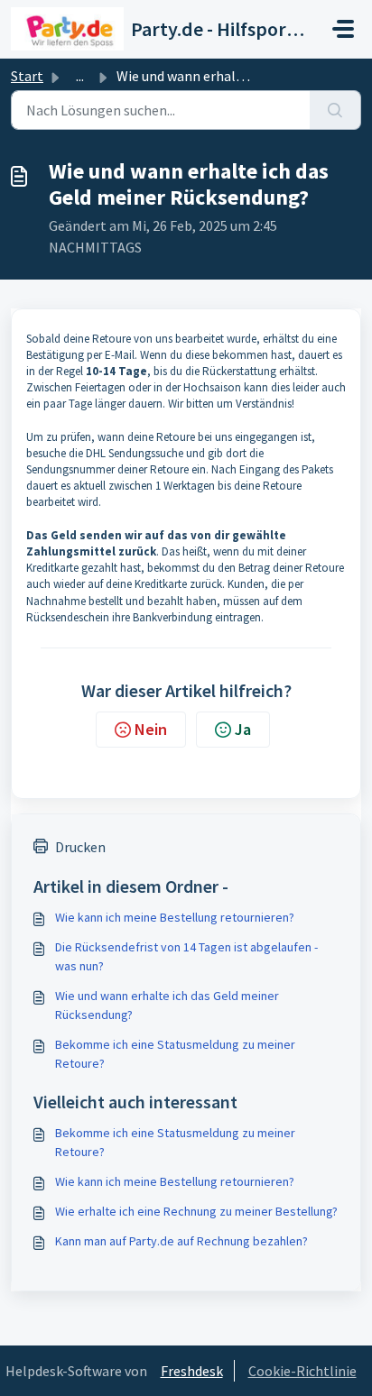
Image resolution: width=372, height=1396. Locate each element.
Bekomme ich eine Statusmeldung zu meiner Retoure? (175, 1053)
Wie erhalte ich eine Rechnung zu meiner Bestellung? (196, 1211)
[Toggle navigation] (343, 29)
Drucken (80, 847)
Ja (243, 729)
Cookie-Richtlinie (302, 1371)
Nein (151, 729)
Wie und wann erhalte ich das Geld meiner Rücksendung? (167, 1005)
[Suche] (335, 110)
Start (27, 76)
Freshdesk (192, 1371)
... (80, 76)
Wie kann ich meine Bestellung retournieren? (174, 917)
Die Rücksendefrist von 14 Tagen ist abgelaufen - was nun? (186, 956)
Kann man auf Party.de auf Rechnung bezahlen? (181, 1241)
